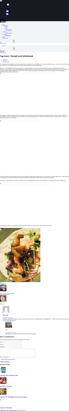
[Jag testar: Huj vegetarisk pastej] (3, 372)
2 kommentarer (6, 61)
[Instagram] (1, 22)
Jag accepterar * (8, 359)
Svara (12, 317)
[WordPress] (5, 22)
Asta (6, 330)
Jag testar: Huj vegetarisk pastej (9, 375)
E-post (2, 344)
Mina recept (5, 38)
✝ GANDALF (8, 30)
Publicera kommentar (5, 361)
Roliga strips (8, 35)
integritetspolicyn (11, 359)
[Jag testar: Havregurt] (3, 405)
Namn (2, 342)
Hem (4, 24)
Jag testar (5, 60)
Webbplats (2, 347)
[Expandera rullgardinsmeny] (7, 32)
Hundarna (5, 25)
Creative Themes (21, 410)
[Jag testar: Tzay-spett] (3, 383)
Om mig (4, 34)
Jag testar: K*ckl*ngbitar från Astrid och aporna (13, 397)
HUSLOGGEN (8, 33)
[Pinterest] (2, 22)
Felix (6, 27)
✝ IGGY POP (8, 29)
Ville (6, 28)
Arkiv (4, 36)
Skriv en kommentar (4, 357)
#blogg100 (2, 284)
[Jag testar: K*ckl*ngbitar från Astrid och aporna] (3, 394)
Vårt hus (4, 32)
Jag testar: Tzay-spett (6, 386)
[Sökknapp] (14, 41)
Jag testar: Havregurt (6, 407)
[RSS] (4, 22)
